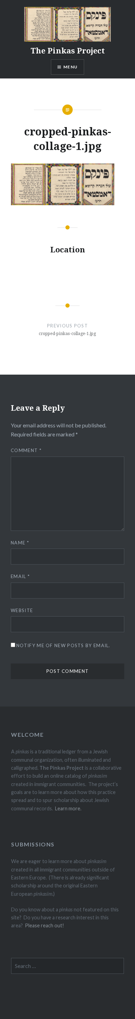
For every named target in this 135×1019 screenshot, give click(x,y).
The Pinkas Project (67, 50)
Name (20, 542)
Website (22, 610)
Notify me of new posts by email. (63, 645)
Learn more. (68, 808)
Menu (70, 66)
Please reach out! (44, 925)
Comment (26, 450)
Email (20, 576)
